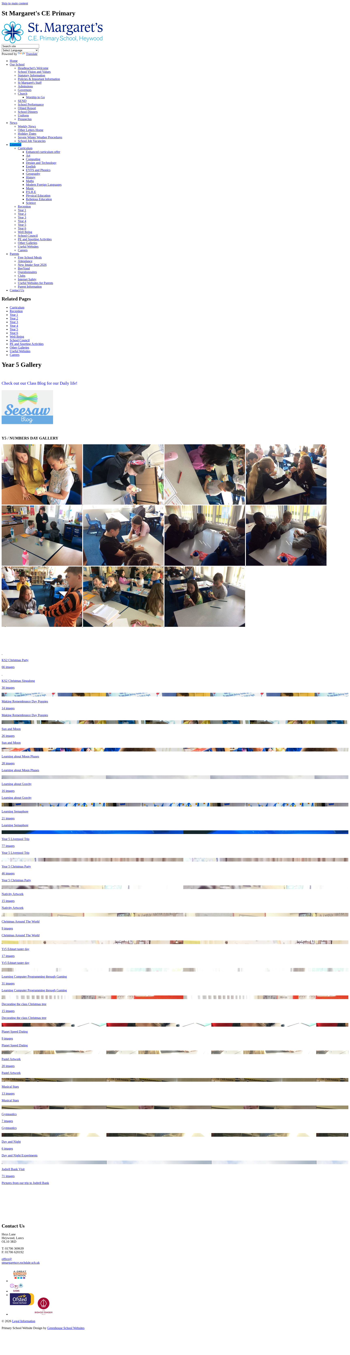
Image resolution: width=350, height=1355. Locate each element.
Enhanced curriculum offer (43, 152)
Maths (30, 181)
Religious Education (39, 199)
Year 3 (22, 217)
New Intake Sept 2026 (32, 264)
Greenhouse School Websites (65, 1328)
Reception (24, 206)
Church (22, 93)
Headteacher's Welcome (33, 68)
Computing (33, 159)
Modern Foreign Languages (44, 184)
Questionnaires (27, 272)
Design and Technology (41, 162)
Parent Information (30, 286)
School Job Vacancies (32, 141)
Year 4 (22, 221)
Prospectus (25, 119)
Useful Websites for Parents (35, 283)
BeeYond (24, 268)
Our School (17, 64)
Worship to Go (35, 97)
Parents (14, 254)
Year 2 (22, 213)
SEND (22, 101)
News (13, 122)
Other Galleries (27, 243)
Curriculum (25, 148)
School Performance (31, 104)
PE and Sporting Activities (35, 239)
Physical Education (38, 195)
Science (31, 203)
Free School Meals (30, 257)
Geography (33, 173)
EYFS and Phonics (38, 170)
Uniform (23, 115)
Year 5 (22, 224)
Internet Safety (27, 279)
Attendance (25, 261)
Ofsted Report (27, 108)
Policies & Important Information (39, 79)
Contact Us (17, 290)
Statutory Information (31, 75)
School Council (28, 235)
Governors (24, 90)
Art (28, 155)
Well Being (25, 232)
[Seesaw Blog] (27, 423)
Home (14, 61)
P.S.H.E (31, 192)
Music (30, 188)
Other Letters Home (30, 130)
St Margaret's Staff (30, 82)
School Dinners (28, 112)
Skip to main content (15, 3)
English (31, 166)
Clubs (21, 275)
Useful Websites (28, 246)
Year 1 (22, 210)
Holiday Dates (27, 133)
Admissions (25, 86)
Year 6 (22, 228)
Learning (15, 144)
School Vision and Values (34, 71)
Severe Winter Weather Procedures (40, 137)
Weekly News (27, 126)
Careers (23, 250)
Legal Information (23, 1321)
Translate (31, 54)
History (30, 177)
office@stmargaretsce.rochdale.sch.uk (21, 1260)
